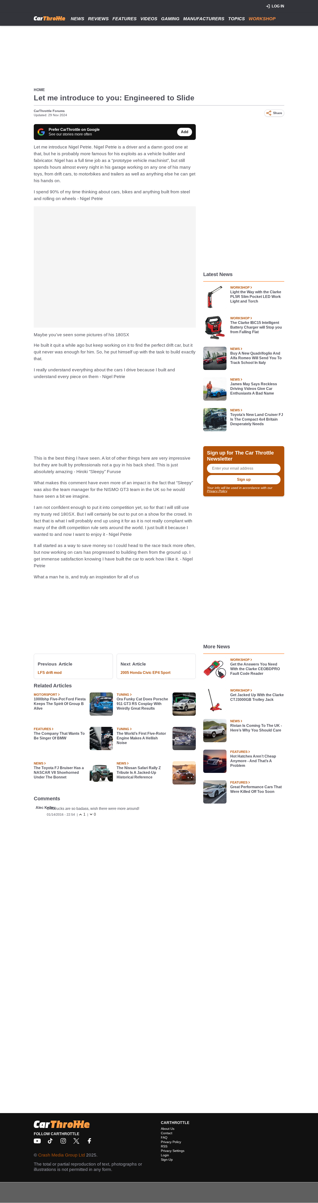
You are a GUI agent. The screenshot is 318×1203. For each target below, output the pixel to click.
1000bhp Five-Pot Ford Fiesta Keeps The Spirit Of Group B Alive (60, 703)
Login (165, 1155)
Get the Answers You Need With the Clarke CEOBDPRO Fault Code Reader (255, 669)
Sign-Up (167, 1159)
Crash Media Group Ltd (61, 1155)
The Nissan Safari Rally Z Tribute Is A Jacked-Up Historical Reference (139, 772)
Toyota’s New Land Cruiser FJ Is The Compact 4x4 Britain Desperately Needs (256, 419)
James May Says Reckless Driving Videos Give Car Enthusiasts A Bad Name (253, 388)
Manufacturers (203, 18)
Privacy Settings (172, 1150)
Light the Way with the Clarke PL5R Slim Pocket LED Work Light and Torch (255, 296)
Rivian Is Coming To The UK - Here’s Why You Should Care (256, 728)
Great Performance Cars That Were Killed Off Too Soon (256, 789)
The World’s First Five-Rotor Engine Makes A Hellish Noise (141, 738)
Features (124, 18)
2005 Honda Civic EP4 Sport (145, 673)
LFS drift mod (50, 673)
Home (39, 90)
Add (184, 132)
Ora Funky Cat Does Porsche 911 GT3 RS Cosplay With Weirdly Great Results (142, 703)
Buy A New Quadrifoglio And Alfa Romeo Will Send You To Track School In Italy (256, 358)
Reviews (98, 18)
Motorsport (45, 694)
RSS (164, 1146)
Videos (148, 18)
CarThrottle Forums (49, 111)
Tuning (123, 694)
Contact (166, 1133)
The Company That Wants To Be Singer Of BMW (59, 736)
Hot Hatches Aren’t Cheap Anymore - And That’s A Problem (253, 761)
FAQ (164, 1137)
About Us (167, 1128)
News (77, 18)
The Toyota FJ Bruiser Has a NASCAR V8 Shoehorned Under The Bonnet (59, 772)
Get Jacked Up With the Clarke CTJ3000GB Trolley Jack (257, 697)
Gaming (170, 18)
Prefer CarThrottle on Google (74, 130)
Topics (236, 18)
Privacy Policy (217, 491)
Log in (278, 6)
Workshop (262, 18)
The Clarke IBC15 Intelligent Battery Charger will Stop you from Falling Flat (256, 327)
